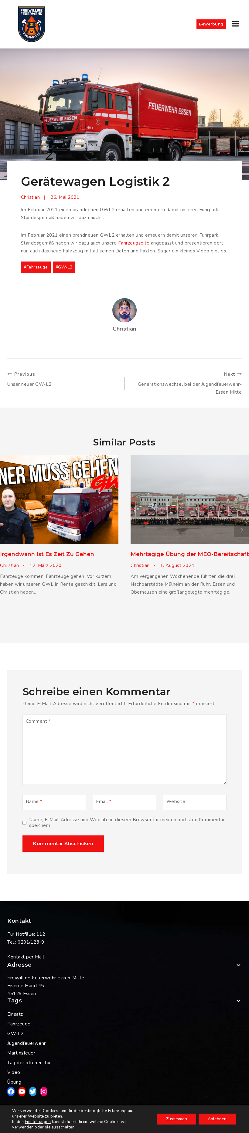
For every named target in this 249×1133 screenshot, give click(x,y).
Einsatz (15, 1014)
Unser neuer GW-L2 (29, 379)
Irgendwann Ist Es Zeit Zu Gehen (47, 554)
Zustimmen (176, 1119)
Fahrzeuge (36, 267)
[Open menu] (235, 24)
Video (13, 1072)
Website (176, 801)
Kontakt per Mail (25, 957)
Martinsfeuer (21, 1053)
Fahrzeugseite (134, 243)
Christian (30, 197)
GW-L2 (64, 267)
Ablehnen (217, 1119)
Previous (7, 529)
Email (104, 801)
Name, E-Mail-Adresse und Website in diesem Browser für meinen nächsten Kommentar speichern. (127, 823)
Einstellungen (38, 1122)
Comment (38, 721)
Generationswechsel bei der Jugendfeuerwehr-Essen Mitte (190, 383)
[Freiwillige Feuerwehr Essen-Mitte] (31, 24)
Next (241, 529)
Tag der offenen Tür (29, 1063)
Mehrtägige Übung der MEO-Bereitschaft (190, 554)
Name (34, 801)
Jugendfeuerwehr (26, 1043)
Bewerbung (211, 24)
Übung (14, 1082)
